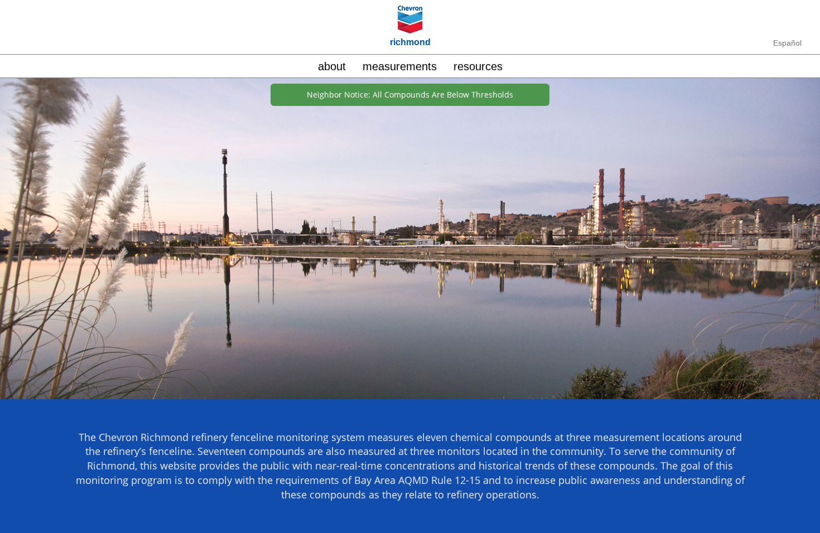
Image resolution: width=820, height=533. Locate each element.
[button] (478, 66)
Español (787, 42)
